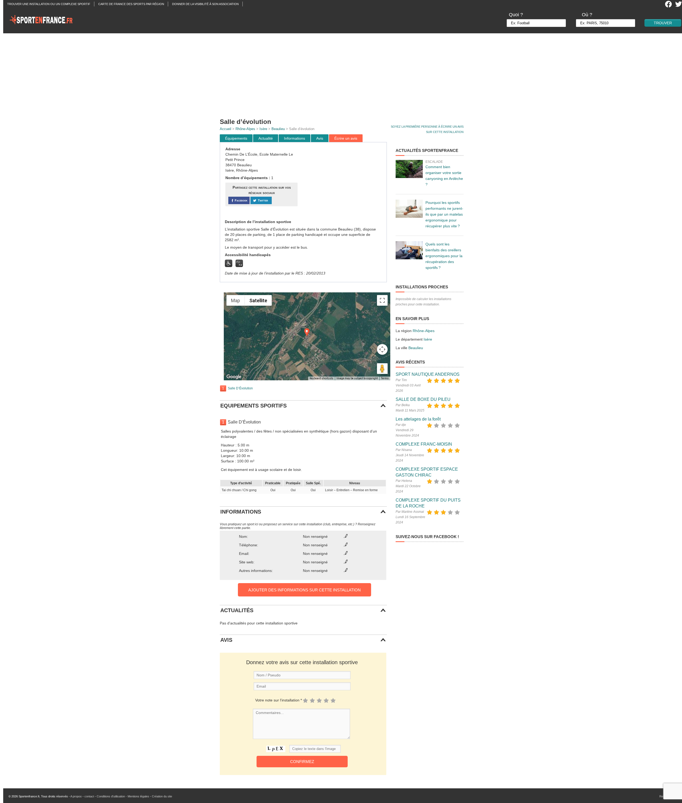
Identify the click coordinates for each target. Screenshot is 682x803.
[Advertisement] (344, 73)
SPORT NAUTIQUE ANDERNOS (428, 374)
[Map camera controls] (382, 349)
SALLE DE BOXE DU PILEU (423, 399)
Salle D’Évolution (240, 388)
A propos (76, 796)
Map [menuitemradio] (235, 300)
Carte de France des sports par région (131, 4)
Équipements (236, 138)
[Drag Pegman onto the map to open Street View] (382, 368)
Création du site (162, 796)
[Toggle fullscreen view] (382, 300)
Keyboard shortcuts (321, 378)
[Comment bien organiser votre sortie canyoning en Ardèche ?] (409, 169)
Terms (385, 378)
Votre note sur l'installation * (278, 700)
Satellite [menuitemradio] (258, 300)
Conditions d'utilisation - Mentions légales (123, 796)
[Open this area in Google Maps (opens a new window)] (234, 376)
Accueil (225, 129)
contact (89, 796)
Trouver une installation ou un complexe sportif (48, 4)
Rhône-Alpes (245, 129)
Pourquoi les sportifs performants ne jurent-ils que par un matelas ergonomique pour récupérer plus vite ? (444, 214)
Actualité (265, 138)
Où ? (587, 14)
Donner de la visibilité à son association (205, 4)
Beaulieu (278, 129)
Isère (263, 129)
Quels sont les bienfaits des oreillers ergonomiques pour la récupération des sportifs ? (443, 256)
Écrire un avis (345, 138)
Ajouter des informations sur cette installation (304, 590)
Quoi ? (516, 14)
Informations (294, 138)
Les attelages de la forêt (418, 419)
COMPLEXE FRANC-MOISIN (424, 444)
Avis (319, 138)
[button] (307, 332)
